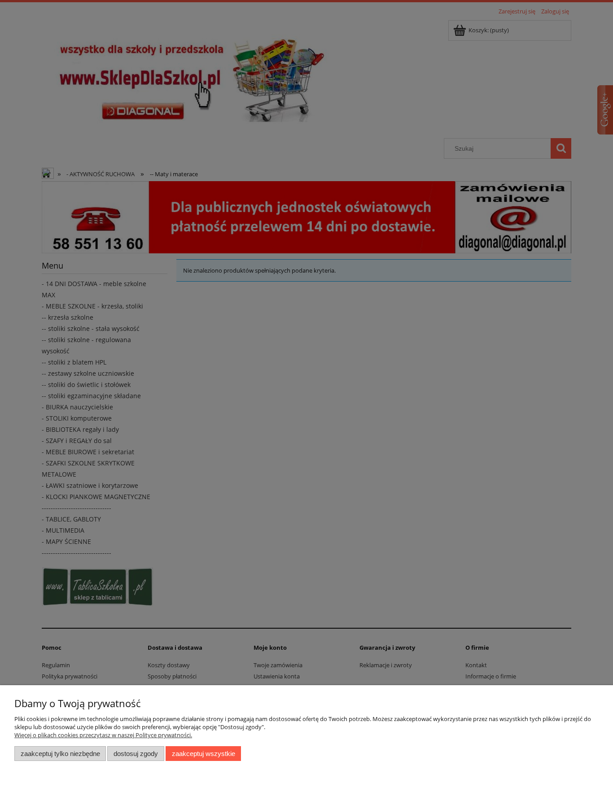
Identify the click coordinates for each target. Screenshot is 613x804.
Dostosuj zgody (136, 753)
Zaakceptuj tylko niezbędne (60, 753)
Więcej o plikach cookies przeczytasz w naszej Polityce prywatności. (103, 735)
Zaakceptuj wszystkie (203, 753)
